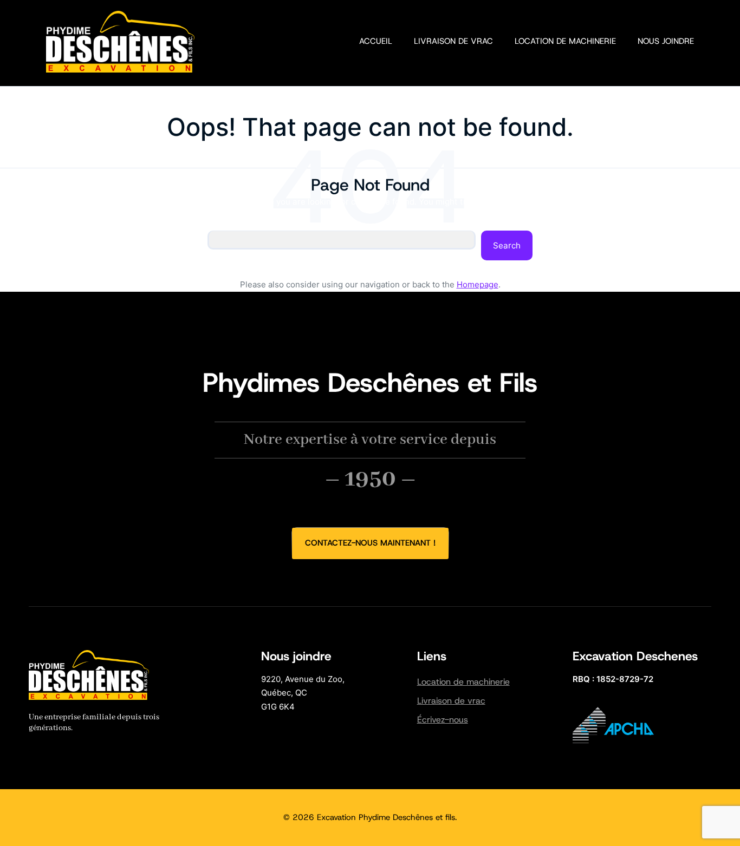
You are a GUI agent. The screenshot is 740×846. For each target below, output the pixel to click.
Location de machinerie (463, 681)
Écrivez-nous (442, 719)
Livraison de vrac (451, 700)
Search (507, 245)
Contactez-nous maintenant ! (370, 542)
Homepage (477, 284)
